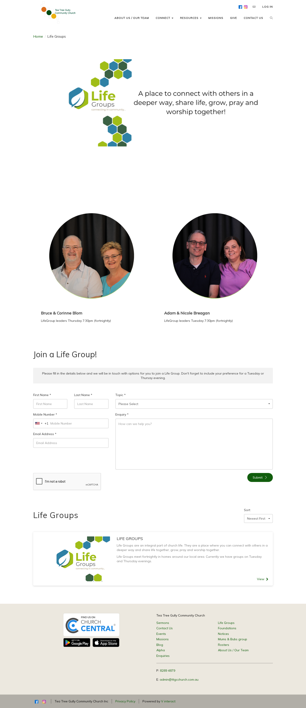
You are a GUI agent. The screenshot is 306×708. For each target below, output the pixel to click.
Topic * (120, 395)
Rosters (223, 645)
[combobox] (40, 423)
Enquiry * (122, 414)
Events (161, 634)
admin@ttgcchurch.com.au (179, 680)
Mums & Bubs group (232, 639)
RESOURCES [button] (189, 18)
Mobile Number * (45, 414)
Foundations (227, 628)
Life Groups (226, 623)
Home (38, 36)
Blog (159, 645)
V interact (168, 701)
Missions (162, 639)
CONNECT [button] (163, 18)
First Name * (42, 395)
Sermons (162, 623)
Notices (223, 634)
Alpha (160, 650)
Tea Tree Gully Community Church (180, 615)
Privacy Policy (125, 701)
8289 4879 (167, 671)
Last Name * (83, 395)
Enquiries (163, 656)
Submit (258, 477)
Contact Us (164, 628)
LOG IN (267, 6)
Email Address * (44, 434)
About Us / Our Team (233, 650)
